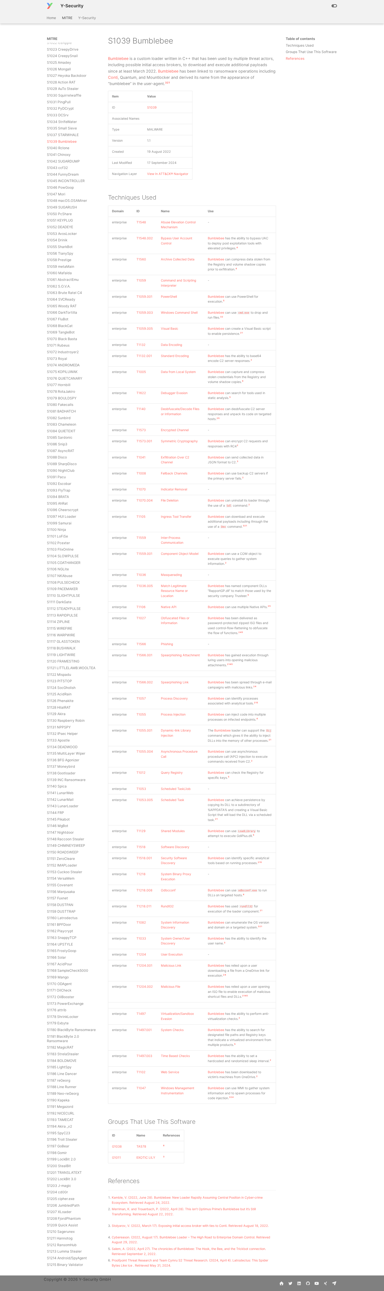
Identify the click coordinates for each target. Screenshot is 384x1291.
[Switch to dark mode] (334, 6)
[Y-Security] (50, 6)
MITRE (67, 18)
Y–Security (87, 18)
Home (51, 18)
